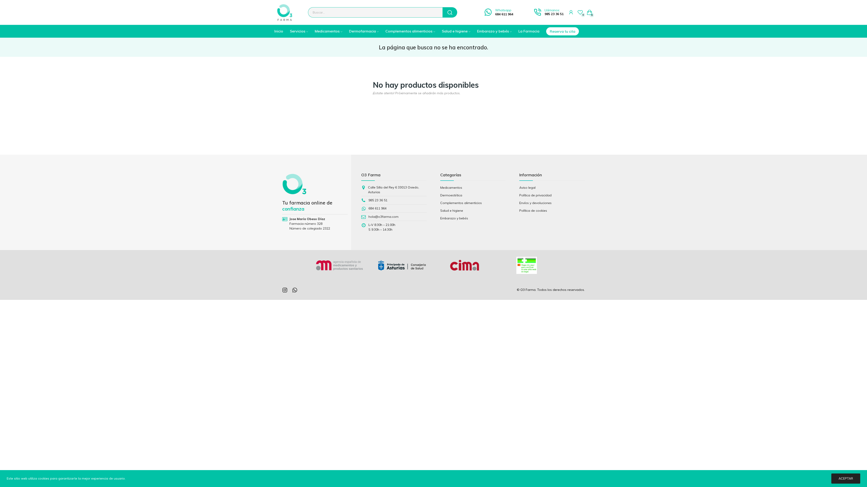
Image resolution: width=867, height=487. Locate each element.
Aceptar (846, 478)
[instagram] (285, 290)
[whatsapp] (295, 290)
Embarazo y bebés (454, 218)
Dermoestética (451, 195)
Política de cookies (533, 211)
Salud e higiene (451, 211)
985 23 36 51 (554, 14)
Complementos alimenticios (461, 203)
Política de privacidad (535, 195)
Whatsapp (503, 10)
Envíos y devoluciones (535, 203)
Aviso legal (527, 188)
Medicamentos (451, 188)
